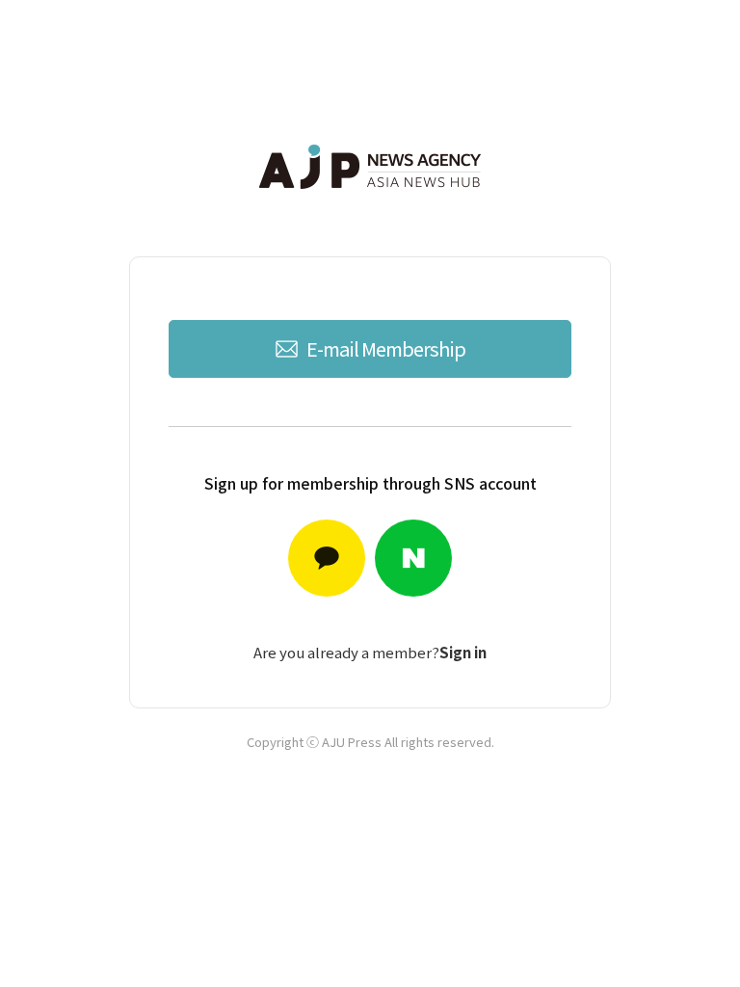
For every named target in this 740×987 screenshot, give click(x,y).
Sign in (463, 652)
